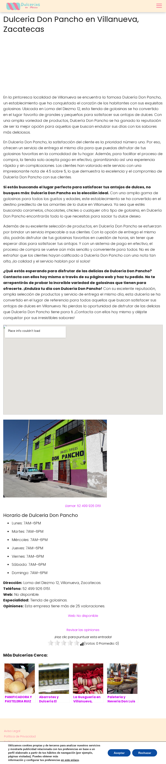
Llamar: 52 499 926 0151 (83, 506)
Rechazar (144, 752)
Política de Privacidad (20, 736)
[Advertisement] (83, 65)
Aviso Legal (12, 731)
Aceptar (119, 752)
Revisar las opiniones (83, 630)
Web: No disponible (83, 615)
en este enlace (70, 760)
